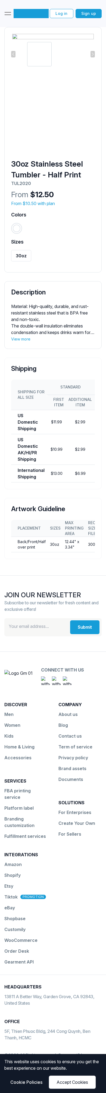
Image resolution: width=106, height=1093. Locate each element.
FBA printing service (17, 794)
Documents (70, 779)
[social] (45, 680)
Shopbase (15, 918)
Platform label (19, 808)
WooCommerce (21, 940)
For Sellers (69, 834)
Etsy (8, 886)
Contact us (70, 736)
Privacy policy (73, 757)
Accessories (18, 757)
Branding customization (19, 822)
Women (12, 725)
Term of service (75, 747)
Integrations (21, 854)
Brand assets (72, 768)
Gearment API (19, 962)
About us (68, 714)
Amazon (13, 864)
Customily (15, 929)
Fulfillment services (25, 836)
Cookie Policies (26, 1082)
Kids (9, 736)
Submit (85, 627)
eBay (9, 907)
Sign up (88, 13)
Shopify (12, 875)
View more (20, 339)
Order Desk (16, 951)
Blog (63, 725)
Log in (61, 13)
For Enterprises (74, 812)
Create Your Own (76, 823)
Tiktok (11, 897)
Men (9, 714)
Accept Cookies (72, 1082)
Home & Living (19, 747)
